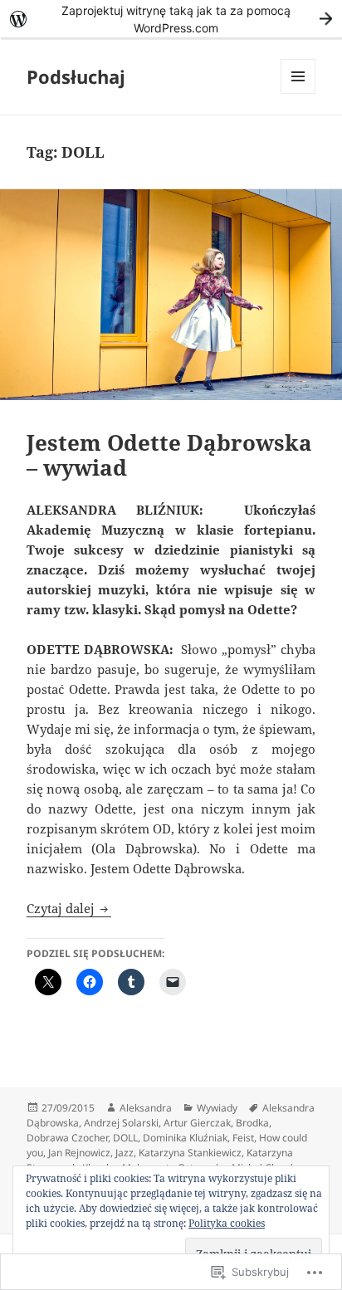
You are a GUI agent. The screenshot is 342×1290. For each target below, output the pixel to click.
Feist (243, 1138)
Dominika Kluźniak (185, 1138)
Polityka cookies (226, 1223)
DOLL (125, 1138)
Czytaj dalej (62, 908)
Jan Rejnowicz (79, 1153)
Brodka (252, 1123)
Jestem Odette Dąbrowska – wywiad (169, 455)
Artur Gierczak (197, 1123)
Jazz (124, 1153)
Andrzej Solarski (121, 1123)
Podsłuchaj (76, 76)
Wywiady (217, 1108)
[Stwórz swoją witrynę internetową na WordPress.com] (171, 18)
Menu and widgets (298, 93)
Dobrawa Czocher (67, 1138)
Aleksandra (146, 1108)
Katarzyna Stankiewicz (190, 1153)
